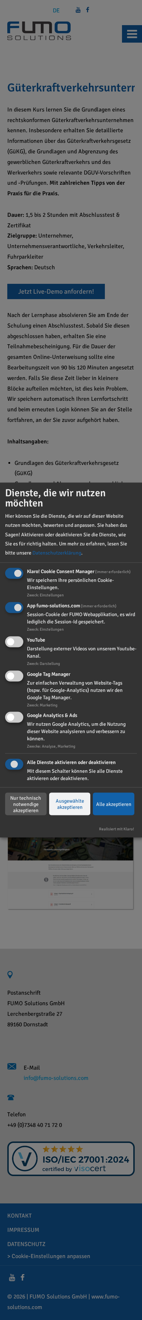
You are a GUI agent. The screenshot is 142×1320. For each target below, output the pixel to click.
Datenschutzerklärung (56, 553)
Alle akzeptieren (113, 804)
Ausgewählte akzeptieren (70, 804)
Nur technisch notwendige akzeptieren (25, 804)
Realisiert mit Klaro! (116, 828)
